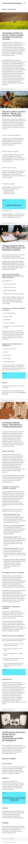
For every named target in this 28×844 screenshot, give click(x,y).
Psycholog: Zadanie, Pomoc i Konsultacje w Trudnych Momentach (12, 424)
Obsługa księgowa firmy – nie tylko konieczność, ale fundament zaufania (13, 248)
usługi (13, 223)
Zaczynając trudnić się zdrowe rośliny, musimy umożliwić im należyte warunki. (13, 36)
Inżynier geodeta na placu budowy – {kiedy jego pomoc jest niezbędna (13, 113)
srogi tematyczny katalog (11, 3)
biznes (13, 89)
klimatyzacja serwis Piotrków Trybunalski (14, 799)
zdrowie (12, 709)
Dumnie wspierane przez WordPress (9, 842)
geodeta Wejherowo (14, 205)
